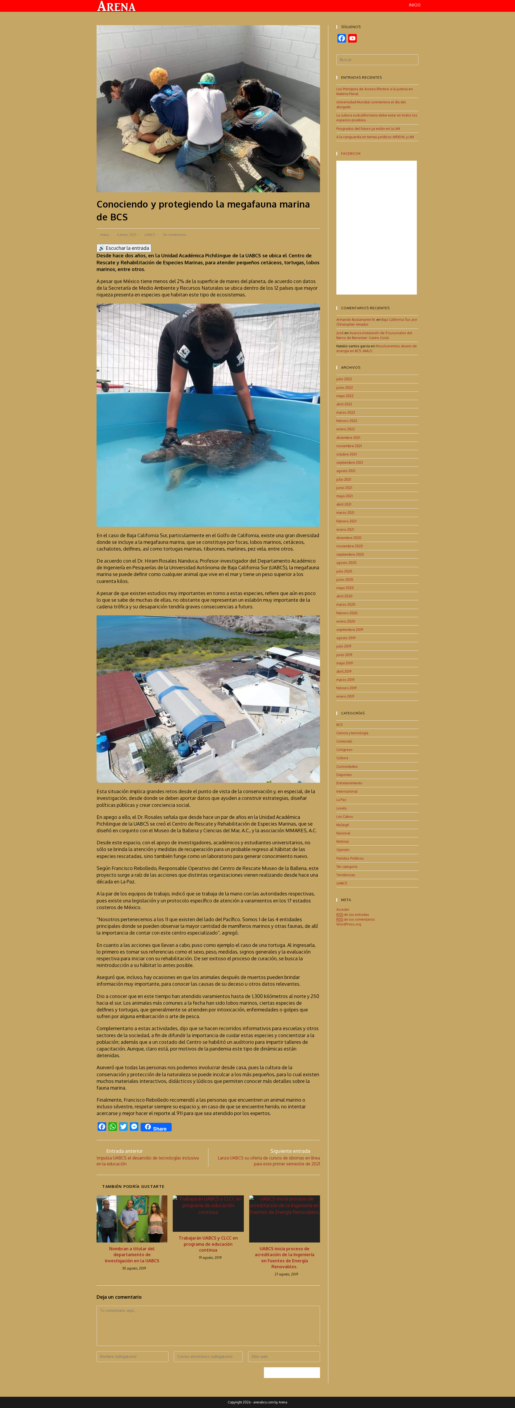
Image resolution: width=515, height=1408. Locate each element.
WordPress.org (348, 924)
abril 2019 (343, 671)
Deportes (344, 775)
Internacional (347, 791)
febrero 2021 (346, 521)
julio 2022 (344, 379)
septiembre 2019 (349, 629)
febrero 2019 (346, 688)
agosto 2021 (345, 471)
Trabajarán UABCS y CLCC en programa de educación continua (208, 1244)
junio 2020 (344, 579)
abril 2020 (344, 596)
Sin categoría (346, 866)
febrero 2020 (347, 613)
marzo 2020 (345, 604)
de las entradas (352, 914)
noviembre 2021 (349, 446)
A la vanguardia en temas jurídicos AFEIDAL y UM (375, 137)
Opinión (343, 850)
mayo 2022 (345, 396)
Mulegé (342, 825)
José (340, 333)
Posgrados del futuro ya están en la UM (368, 128)
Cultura (342, 758)
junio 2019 (344, 655)
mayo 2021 (344, 496)
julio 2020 (344, 571)
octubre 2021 (346, 454)
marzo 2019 (345, 679)
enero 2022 (345, 429)
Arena (104, 235)
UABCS (149, 235)
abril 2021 (343, 504)
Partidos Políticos (350, 858)
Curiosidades (347, 766)
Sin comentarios (174, 235)
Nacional (343, 833)
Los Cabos (344, 816)
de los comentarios (355, 919)
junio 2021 (344, 487)
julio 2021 (343, 479)
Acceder (343, 909)
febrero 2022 (346, 421)
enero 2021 (345, 529)
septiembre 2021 (349, 462)
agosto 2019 (345, 638)
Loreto (341, 808)
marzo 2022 (345, 412)
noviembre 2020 (349, 546)
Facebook (351, 153)
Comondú (344, 741)
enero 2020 (345, 621)
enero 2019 (345, 696)
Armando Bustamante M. (356, 319)
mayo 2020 (345, 588)
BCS (339, 724)
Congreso (344, 749)
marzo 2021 (345, 512)
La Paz (341, 799)
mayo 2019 (344, 663)
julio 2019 (343, 646)
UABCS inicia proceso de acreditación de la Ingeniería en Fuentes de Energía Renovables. (284, 1257)
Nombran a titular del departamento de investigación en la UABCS (132, 1254)
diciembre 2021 (348, 437)
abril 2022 (344, 404)
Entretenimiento (349, 783)
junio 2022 (344, 387)
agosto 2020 (346, 562)
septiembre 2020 (350, 554)
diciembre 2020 (348, 538)
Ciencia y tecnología (352, 733)
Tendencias (345, 875)
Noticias (342, 841)
